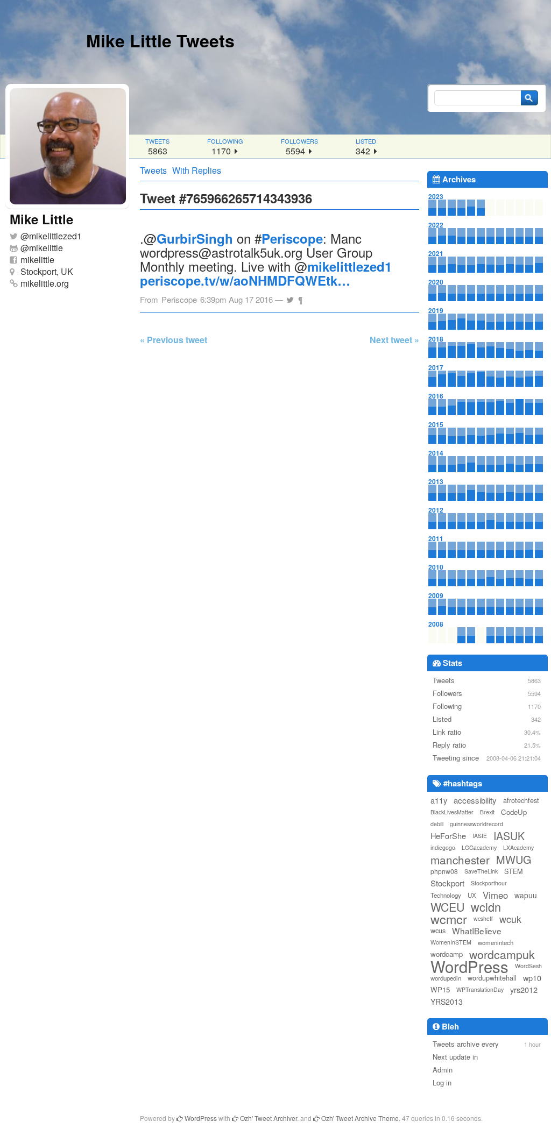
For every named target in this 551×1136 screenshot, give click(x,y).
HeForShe (448, 835)
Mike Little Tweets (160, 40)
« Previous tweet (173, 339)
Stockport (447, 883)
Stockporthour (489, 883)
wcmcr (448, 919)
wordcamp (446, 954)
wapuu (525, 895)
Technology (445, 895)
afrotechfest (521, 800)
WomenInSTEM (450, 942)
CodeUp (514, 812)
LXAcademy (518, 847)
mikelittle (46, 248)
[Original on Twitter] (290, 296)
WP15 (440, 989)
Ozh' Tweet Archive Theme (359, 1118)
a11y (438, 800)
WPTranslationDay (480, 989)
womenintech (495, 942)
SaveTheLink (481, 871)
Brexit (487, 812)
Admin (443, 1069)
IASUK (509, 836)
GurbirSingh (195, 238)
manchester (460, 859)
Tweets (153, 170)
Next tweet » (394, 339)
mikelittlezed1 (55, 236)
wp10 (532, 977)
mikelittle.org (44, 283)
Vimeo (495, 895)
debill (436, 824)
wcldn (486, 907)
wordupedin (445, 978)
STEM (513, 871)
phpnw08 (444, 871)
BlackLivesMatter (452, 812)
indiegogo (442, 847)
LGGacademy (479, 847)
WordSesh (528, 966)
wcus (438, 930)
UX (472, 895)
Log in (442, 1082)
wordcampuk (502, 954)
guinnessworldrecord (476, 824)
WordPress (469, 966)
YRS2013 (446, 1001)
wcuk (510, 919)
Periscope (292, 238)
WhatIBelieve (476, 930)
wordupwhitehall (492, 977)
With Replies (196, 170)
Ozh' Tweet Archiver (267, 1118)
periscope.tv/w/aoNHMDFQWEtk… (245, 280)
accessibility (475, 800)
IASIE (479, 836)
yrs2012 (524, 989)
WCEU (447, 907)
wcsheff (483, 918)
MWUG (514, 859)
